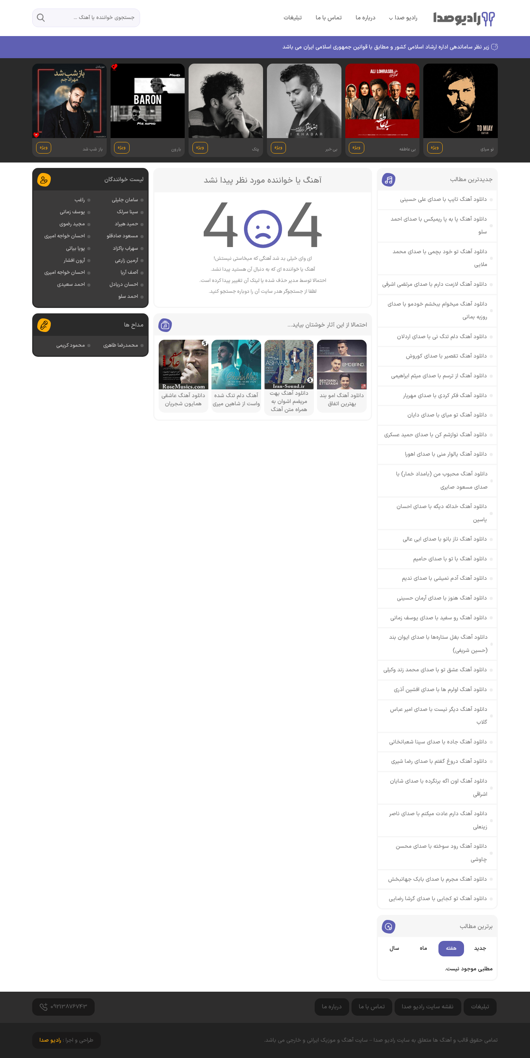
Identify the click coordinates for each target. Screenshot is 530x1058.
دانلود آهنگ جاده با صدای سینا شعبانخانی (438, 742)
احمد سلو (128, 297)
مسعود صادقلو (122, 236)
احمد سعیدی (71, 285)
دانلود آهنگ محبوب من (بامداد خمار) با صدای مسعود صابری (442, 480)
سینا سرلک (127, 212)
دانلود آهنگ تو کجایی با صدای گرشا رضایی (438, 899)
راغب (79, 200)
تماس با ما (329, 18)
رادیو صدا (406, 18)
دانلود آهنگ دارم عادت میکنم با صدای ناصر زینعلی (438, 820)
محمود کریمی (70, 345)
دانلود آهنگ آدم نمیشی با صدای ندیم (444, 578)
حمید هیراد (126, 224)
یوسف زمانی (72, 212)
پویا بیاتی (75, 248)
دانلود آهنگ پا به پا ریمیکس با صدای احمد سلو (439, 226)
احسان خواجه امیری (64, 236)
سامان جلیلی (125, 200)
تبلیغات (293, 18)
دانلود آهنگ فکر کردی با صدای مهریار (445, 396)
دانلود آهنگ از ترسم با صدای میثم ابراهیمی (439, 376)
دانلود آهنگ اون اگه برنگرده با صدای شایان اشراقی (438, 788)
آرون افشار (74, 260)
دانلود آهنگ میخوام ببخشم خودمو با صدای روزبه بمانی (437, 311)
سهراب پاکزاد (125, 248)
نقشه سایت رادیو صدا (428, 1007)
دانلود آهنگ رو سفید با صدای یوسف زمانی (438, 618)
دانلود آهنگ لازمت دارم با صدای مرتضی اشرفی (434, 284)
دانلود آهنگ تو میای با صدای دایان (447, 415)
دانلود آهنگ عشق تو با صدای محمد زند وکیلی (435, 670)
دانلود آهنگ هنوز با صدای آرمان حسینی (442, 598)
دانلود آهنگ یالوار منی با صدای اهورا (446, 454)
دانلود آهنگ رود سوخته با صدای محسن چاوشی (441, 853)
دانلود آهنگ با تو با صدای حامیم (450, 559)
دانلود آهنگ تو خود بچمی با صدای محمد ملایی (440, 258)
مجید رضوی (72, 224)
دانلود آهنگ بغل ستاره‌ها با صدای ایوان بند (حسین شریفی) (438, 644)
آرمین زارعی (126, 260)
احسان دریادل (123, 285)
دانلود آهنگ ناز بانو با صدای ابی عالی (445, 539)
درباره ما (366, 18)
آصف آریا (129, 273)
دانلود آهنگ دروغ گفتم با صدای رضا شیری (439, 761)
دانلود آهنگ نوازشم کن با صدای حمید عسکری (435, 435)
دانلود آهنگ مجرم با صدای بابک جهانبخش (437, 879)
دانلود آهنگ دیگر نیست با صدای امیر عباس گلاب (438, 716)
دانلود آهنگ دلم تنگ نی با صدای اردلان (442, 337)
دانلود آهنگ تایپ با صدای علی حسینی (443, 199)
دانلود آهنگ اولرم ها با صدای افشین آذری (440, 690)
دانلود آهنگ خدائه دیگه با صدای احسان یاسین (442, 513)
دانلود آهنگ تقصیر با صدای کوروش (446, 356)
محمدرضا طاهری (120, 345)
